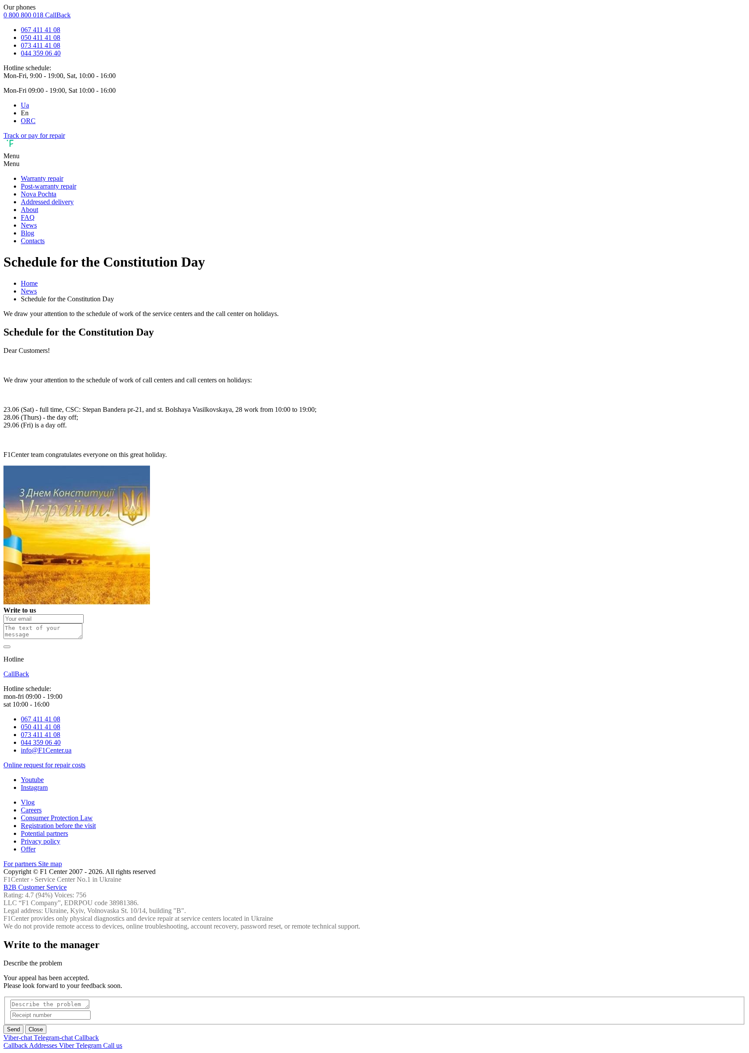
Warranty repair (42, 178)
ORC (28, 120)
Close (36, 1029)
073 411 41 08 (40, 45)
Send (13, 1029)
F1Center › (18, 879)
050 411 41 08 (40, 37)
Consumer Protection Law (57, 818)
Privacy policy (40, 841)
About (29, 209)
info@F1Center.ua (46, 750)
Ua (25, 105)
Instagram (34, 787)
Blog (27, 233)
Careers (31, 810)
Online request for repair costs (44, 765)
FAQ (28, 217)
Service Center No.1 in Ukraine (78, 879)
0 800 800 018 (24, 15)
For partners (20, 863)
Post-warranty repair (48, 186)
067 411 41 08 (40, 29)
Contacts (33, 241)
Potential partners (44, 833)
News (29, 225)
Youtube (32, 779)
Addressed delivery (47, 201)
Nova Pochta (38, 194)
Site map (50, 863)
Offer (28, 849)
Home (29, 283)
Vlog (28, 802)
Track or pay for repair (34, 135)
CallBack (58, 15)
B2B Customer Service (35, 887)
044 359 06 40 (41, 53)
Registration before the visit (58, 825)
